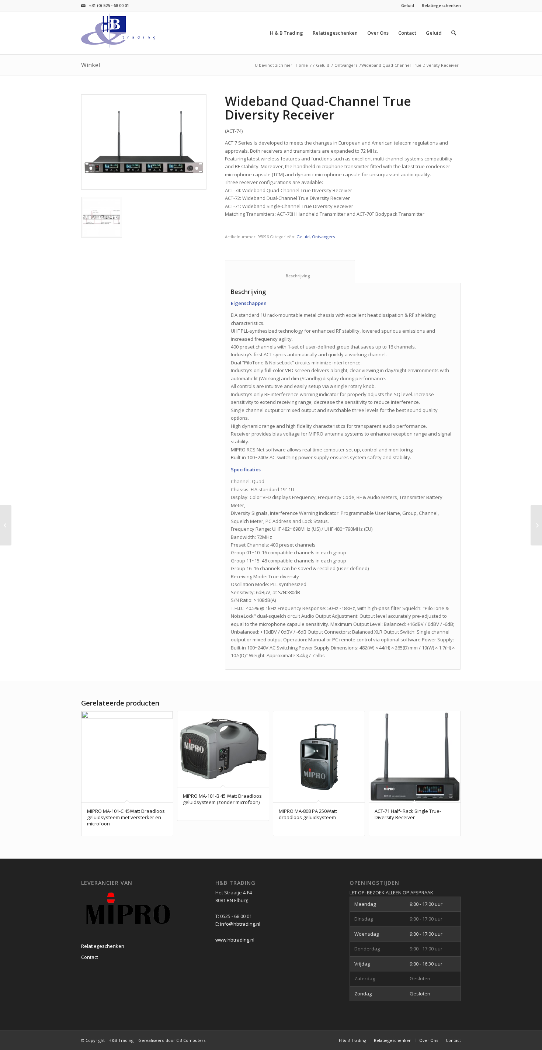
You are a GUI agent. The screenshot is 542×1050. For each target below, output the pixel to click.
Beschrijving (290, 275)
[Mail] (83, 5)
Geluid (407, 5)
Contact (89, 957)
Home (302, 65)
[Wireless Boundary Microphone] (536, 525)
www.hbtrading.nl (234, 939)
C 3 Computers (190, 1040)
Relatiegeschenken (441, 5)
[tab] (290, 271)
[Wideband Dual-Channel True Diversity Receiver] (5, 525)
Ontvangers (345, 65)
